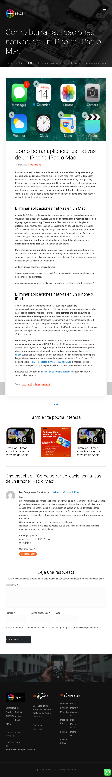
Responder (29, 554)
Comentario (12, 585)
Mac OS (37, 164)
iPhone (36, 384)
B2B (17, 708)
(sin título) (37, 725)
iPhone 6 (64, 703)
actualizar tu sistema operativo (57, 371)
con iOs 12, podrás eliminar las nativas (50, 362)
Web (58, 613)
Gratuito (19, 712)
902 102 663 (14, 742)
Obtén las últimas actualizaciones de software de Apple (17, 451)
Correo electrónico (40, 613)
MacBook (46, 384)
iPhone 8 (64, 708)
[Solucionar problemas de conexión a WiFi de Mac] (2, 388)
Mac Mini (64, 712)
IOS (31, 164)
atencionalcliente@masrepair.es (21, 749)
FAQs (8, 724)
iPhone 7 (74, 703)
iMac (24, 384)
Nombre (10, 613)
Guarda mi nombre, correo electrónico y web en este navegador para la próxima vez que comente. (52, 627)
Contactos (10, 708)
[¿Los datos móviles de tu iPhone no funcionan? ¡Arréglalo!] (109, 388)
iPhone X (74, 708)
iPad (30, 384)
